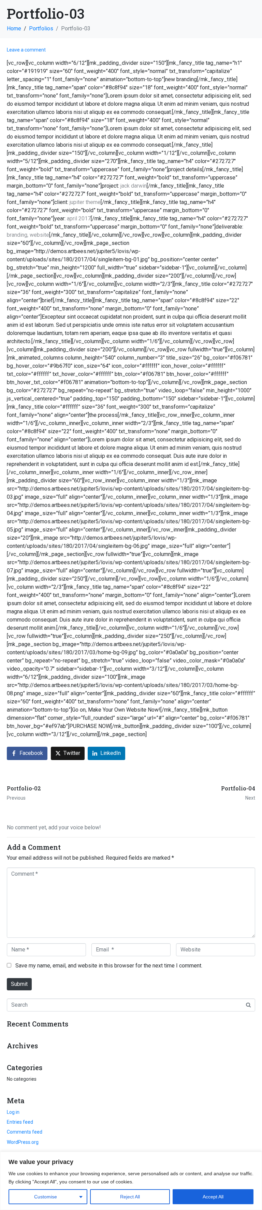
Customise (45, 1196)
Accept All (213, 1196)
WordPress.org (23, 1142)
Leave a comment (26, 50)
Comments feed (24, 1132)
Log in (13, 1112)
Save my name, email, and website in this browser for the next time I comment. (108, 965)
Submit (19, 984)
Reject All (130, 1196)
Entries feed (20, 1122)
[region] (131, 1181)
